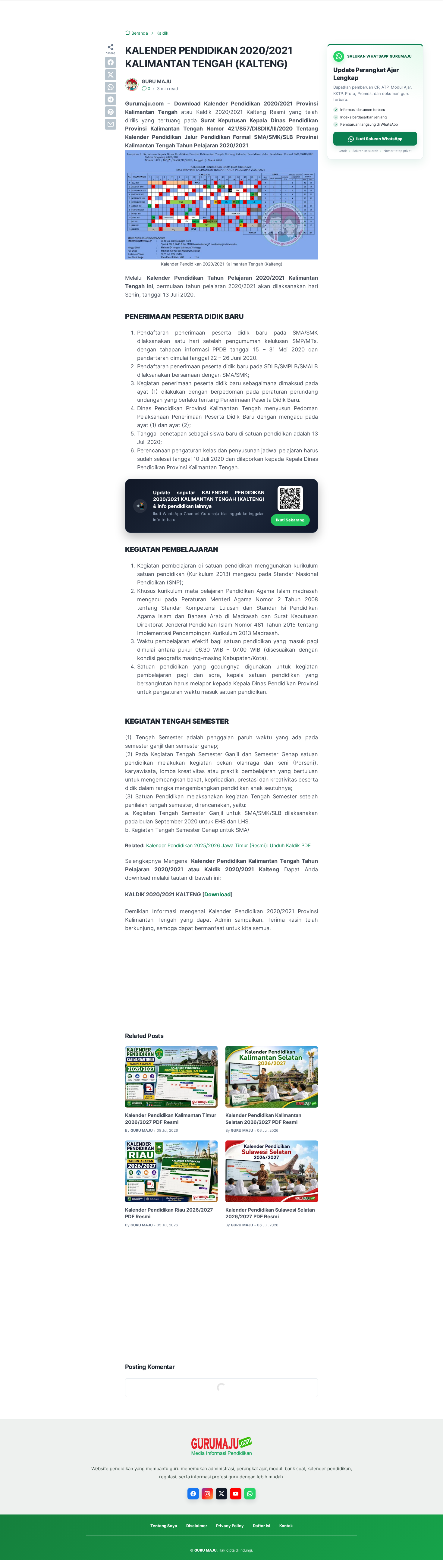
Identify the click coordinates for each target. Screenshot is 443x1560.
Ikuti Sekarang (290, 519)
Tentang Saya (163, 1525)
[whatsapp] (110, 87)
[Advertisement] (221, 982)
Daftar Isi (261, 1525)
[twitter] (110, 74)
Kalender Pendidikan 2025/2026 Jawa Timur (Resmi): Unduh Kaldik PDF (228, 845)
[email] (110, 124)
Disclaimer (196, 1525)
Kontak (286, 1525)
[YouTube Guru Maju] (235, 1493)
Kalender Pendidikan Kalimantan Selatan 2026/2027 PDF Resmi (263, 1118)
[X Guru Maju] (221, 1493)
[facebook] (110, 62)
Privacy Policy (230, 1525)
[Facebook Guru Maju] (193, 1493)
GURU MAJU (205, 1550)
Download (217, 894)
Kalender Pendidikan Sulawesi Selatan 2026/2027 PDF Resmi (270, 1213)
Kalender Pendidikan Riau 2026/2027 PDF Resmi (169, 1213)
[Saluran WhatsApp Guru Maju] (250, 1493)
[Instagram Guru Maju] (207, 1493)
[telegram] (110, 99)
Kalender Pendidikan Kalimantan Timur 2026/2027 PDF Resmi (170, 1118)
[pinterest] (110, 111)
